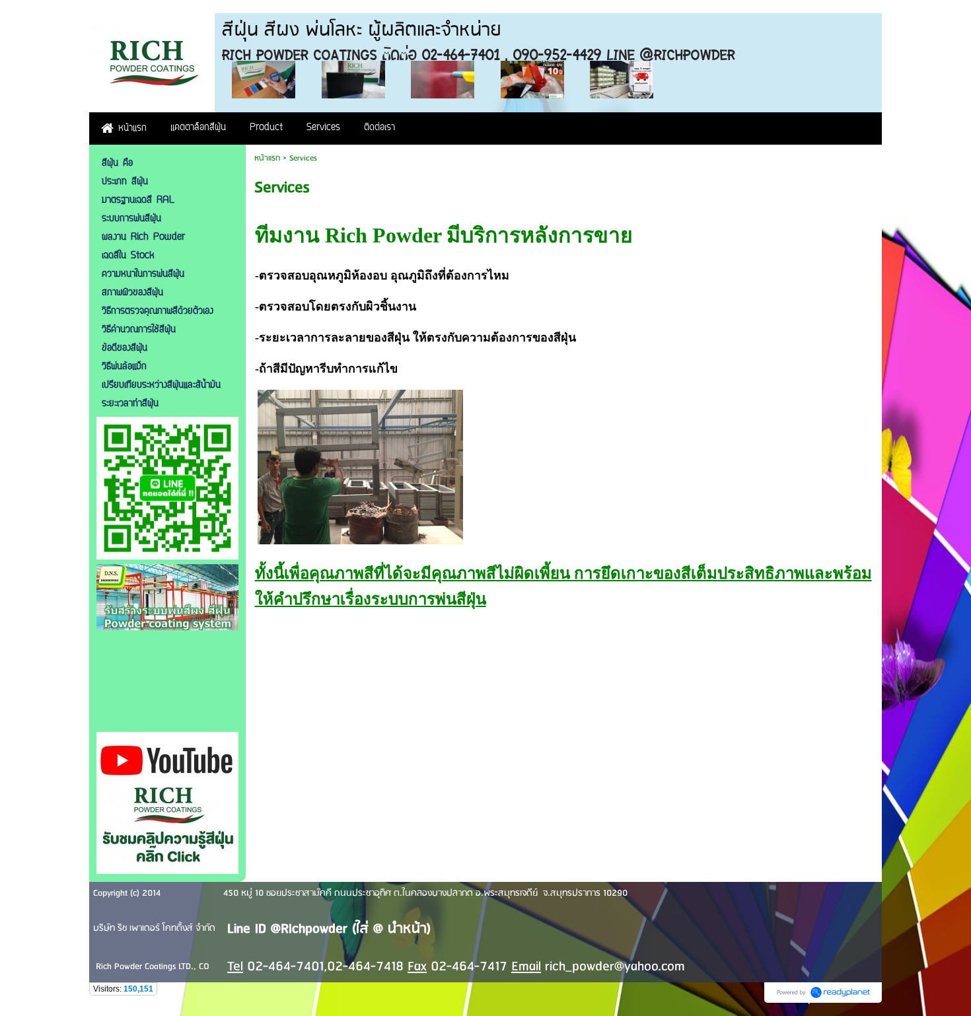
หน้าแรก (267, 158)
